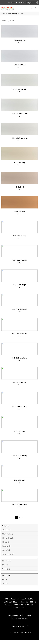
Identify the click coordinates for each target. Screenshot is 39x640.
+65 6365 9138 (18, 615)
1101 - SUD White (19, 65)
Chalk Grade (6, 534)
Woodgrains (6, 554)
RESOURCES (7, 602)
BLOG (15, 602)
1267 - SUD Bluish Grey (19, 456)
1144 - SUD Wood (19, 211)
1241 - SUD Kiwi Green (19, 333)
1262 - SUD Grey (19, 431)
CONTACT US (23, 602)
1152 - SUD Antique (19, 236)
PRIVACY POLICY (20, 605)
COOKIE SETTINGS (19, 608)
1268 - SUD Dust (19, 480)
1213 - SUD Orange (19, 285)
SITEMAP (30, 605)
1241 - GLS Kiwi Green (19, 309)
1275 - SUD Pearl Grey (19, 504)
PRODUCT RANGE (26, 599)
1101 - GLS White (19, 40)
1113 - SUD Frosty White (19, 138)
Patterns (5, 546)
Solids (4, 550)
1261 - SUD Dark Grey (19, 407)
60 (13, 20)
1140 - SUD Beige (19, 187)
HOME (7, 599)
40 (10, 20)
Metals (4, 542)
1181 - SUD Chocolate (19, 260)
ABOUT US (15, 599)
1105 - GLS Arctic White (19, 89)
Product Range (12, 14)
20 (8, 20)
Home (3, 14)
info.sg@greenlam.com (19, 618)
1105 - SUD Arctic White (19, 114)
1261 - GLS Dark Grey (19, 382)
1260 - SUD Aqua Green (19, 358)
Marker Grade (7, 538)
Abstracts (5, 530)
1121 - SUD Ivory (19, 162)
